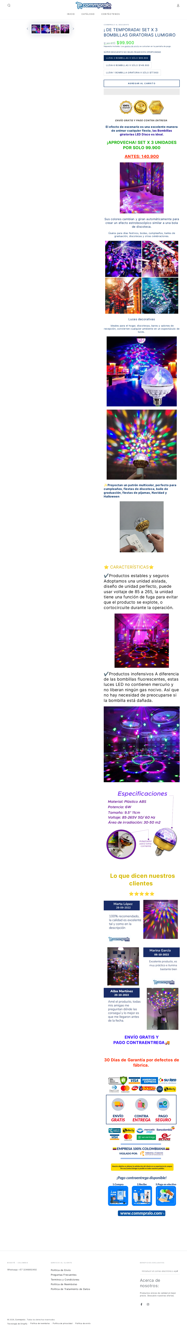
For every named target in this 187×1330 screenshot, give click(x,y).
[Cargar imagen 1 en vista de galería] (36, 28)
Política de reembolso (40, 1323)
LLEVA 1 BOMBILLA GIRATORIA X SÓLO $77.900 (132, 73)
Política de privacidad (62, 1323)
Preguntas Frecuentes (64, 1274)
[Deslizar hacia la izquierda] (27, 29)
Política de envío (82, 1323)
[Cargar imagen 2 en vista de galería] (45, 28)
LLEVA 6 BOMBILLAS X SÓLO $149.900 (127, 66)
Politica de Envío (61, 1270)
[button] (142, 92)
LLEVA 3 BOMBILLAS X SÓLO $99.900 (127, 59)
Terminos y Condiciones (65, 1279)
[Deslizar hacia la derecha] (73, 29)
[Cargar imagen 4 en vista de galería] (64, 28)
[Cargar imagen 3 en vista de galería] (55, 28)
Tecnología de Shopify (17, 1324)
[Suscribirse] (178, 1271)
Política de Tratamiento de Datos (70, 1289)
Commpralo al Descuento (116, 25)
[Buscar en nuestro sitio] (9, 5)
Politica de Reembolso (64, 1284)
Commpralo (20, 1319)
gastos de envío (132, 46)
